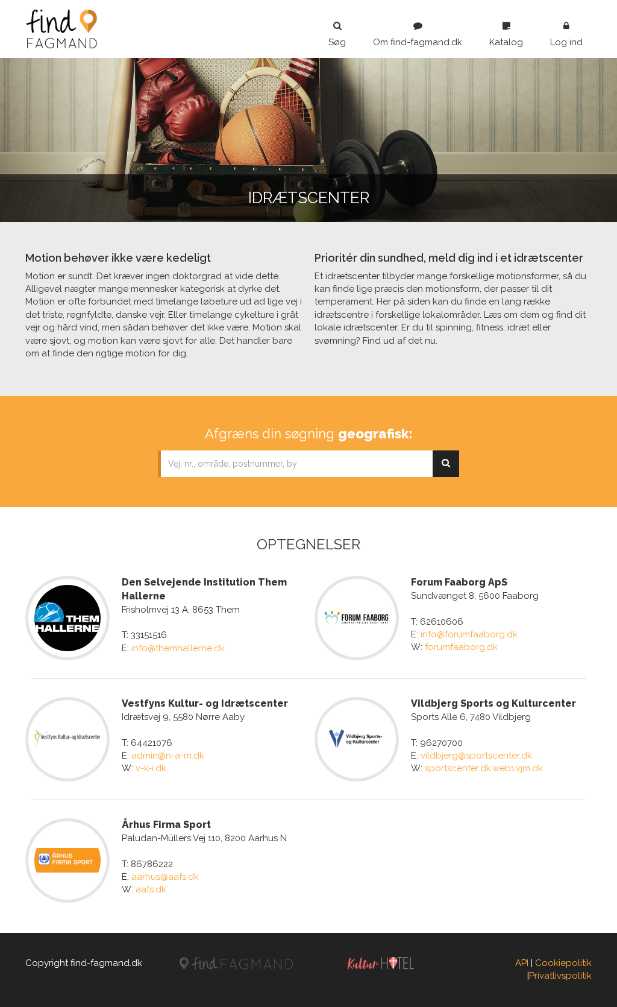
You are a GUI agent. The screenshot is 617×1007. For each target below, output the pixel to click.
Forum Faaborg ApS (459, 582)
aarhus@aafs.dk (165, 876)
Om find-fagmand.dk (417, 42)
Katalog (506, 42)
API (521, 963)
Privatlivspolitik (560, 975)
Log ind (566, 42)
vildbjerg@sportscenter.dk (476, 755)
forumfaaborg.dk (461, 647)
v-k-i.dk (151, 768)
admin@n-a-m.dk (167, 755)
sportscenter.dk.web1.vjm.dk (484, 768)
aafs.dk (151, 889)
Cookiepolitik (563, 963)
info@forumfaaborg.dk (469, 634)
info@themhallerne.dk (178, 648)
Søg (337, 42)
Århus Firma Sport (166, 824)
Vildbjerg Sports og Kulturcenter (493, 703)
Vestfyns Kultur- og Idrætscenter (205, 703)
